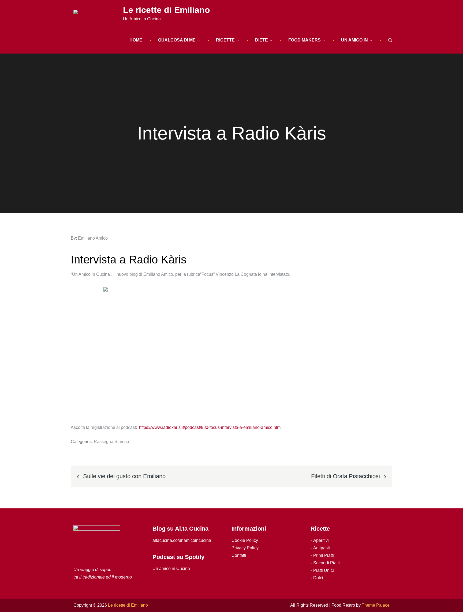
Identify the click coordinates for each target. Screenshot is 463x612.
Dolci (318, 578)
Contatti (239, 555)
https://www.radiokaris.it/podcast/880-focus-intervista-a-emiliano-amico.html (211, 427)
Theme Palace (376, 605)
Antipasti (321, 548)
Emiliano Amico (93, 238)
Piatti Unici (323, 570)
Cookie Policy (245, 540)
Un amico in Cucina (171, 568)
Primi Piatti (323, 555)
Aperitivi (321, 540)
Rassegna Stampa (111, 441)
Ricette (225, 40)
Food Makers (304, 40)
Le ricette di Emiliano (166, 10)
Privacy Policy (245, 548)
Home (135, 40)
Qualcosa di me (177, 40)
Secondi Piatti (326, 563)
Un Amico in (354, 40)
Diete (261, 40)
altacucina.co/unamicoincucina (181, 540)
